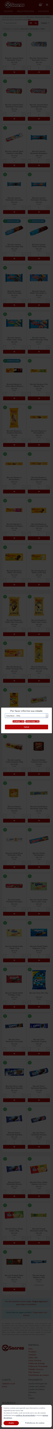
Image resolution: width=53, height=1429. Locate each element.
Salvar (26, 727)
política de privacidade (25, 1415)
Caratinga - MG (18, 721)
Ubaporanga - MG (32, 721)
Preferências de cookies (34, 1423)
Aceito (11, 1423)
